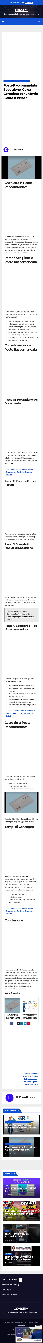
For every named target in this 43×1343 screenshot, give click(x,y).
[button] (35, 21)
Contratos (9, 1253)
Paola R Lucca (18, 149)
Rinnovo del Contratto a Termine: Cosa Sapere (19, 1258)
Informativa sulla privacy (10, 1285)
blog (7, 1185)
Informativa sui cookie (9, 1294)
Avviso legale (6, 1289)
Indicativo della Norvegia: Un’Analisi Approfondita (20, 1212)
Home (10, 1330)
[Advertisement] (21, 53)
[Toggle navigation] (39, 22)
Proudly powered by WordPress (14, 1322)
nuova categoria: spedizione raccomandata (16, 81)
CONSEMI (21, 10)
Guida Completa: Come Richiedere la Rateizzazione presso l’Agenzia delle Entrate (30, 1079)
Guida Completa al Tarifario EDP (21, 1189)
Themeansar (21, 1325)
